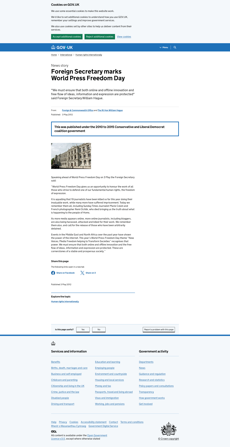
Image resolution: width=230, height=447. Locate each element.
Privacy (63, 422)
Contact (113, 422)
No (102, 329)
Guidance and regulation (152, 373)
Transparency (146, 391)
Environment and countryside (111, 373)
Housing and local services (109, 379)
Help (53, 422)
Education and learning (107, 361)
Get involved (146, 403)
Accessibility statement (93, 422)
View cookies (124, 36)
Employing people (104, 367)
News (142, 367)
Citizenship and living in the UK (67, 385)
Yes (85, 329)
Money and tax (103, 385)
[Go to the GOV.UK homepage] (62, 47)
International (66, 54)
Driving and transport (62, 403)
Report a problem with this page (158, 329)
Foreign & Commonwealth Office (77, 110)
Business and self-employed (66, 373)
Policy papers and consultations (156, 385)
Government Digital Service (103, 426)
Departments (146, 361)
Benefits (55, 361)
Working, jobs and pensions (110, 403)
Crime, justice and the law (65, 391)
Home (54, 54)
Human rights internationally (88, 54)
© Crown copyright (168, 438)
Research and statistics (152, 379)
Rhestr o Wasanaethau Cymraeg (68, 426)
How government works (152, 397)
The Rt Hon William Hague (110, 110)
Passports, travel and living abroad (114, 391)
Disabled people (60, 397)
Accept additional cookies (67, 36)
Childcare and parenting (64, 379)
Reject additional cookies (99, 36)
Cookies (73, 422)
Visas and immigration (107, 397)
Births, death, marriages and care (69, 367)
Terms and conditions (131, 422)
